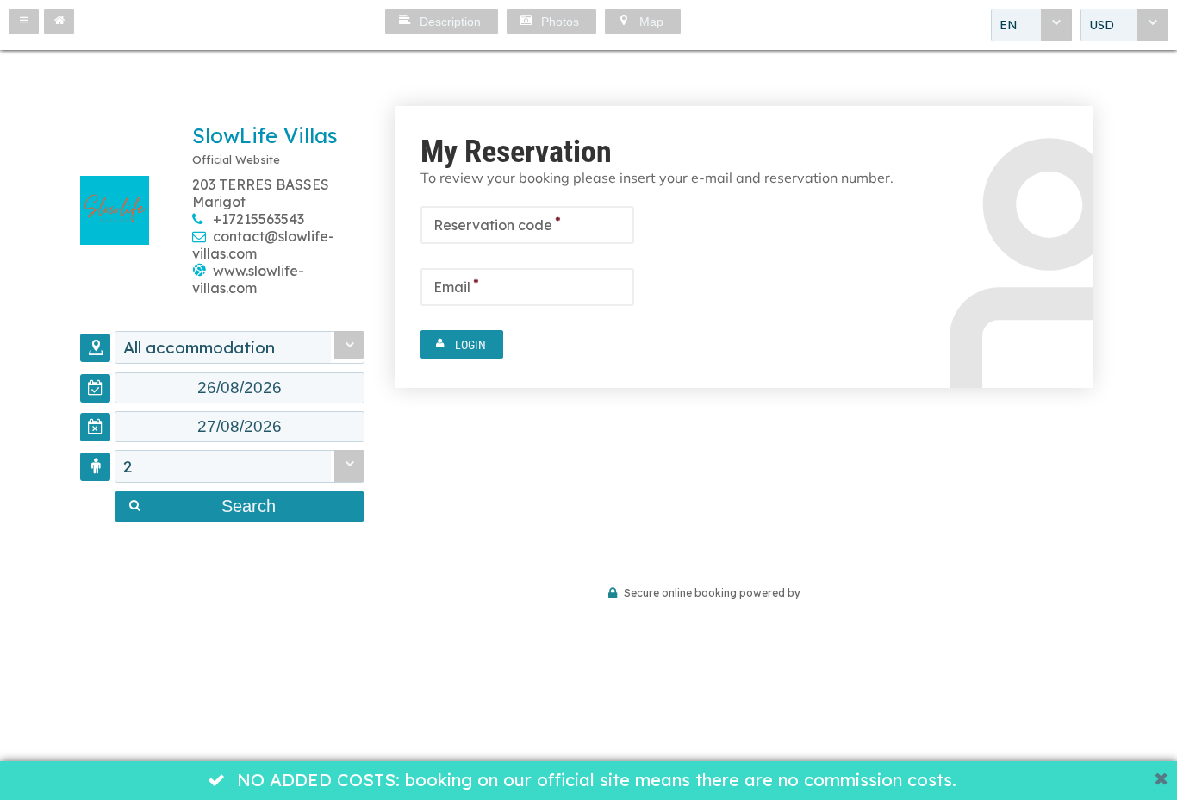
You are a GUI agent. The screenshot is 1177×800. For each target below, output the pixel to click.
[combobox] (1031, 25)
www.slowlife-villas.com (248, 279)
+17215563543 (258, 219)
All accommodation (199, 347)
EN (1009, 25)
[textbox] (239, 387)
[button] (24, 21)
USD (1101, 25)
